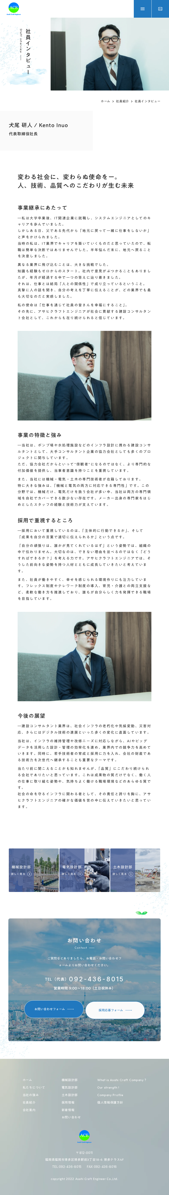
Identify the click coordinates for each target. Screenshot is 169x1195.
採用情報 (68, 1102)
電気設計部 (70, 1087)
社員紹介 (122, 101)
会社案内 (29, 1110)
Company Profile (110, 1095)
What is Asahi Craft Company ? (121, 1080)
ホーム (105, 101)
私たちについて (34, 1087)
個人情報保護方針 (110, 1102)
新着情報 (68, 1110)
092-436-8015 (96, 979)
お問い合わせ (71, 1117)
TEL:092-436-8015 (67, 1167)
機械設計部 (70, 1080)
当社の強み (31, 1095)
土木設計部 (70, 1095)
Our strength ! (108, 1087)
